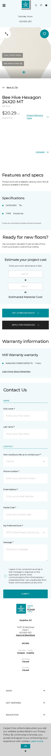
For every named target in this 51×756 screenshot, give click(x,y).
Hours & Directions (25, 635)
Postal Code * (9, 507)
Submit (25, 594)
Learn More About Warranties (16, 371)
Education (12, 715)
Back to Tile (12, 87)
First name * (9, 409)
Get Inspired (13, 703)
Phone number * (11, 471)
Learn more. (37, 741)
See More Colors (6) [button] (13, 63)
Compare (40, 152)
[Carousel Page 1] (24, 72)
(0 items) (46, 5)
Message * (8, 542)
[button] (36, 5)
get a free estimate (23, 313)
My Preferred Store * (13, 526)
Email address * (10, 489)
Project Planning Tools (35, 116)
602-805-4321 (25, 21)
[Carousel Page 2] (28, 72)
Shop (9, 690)
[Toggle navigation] (4, 5)
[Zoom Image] (6, 34)
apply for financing (23, 325)
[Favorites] (41, 5)
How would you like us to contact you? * (22, 455)
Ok (25, 746)
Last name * (9, 427)
